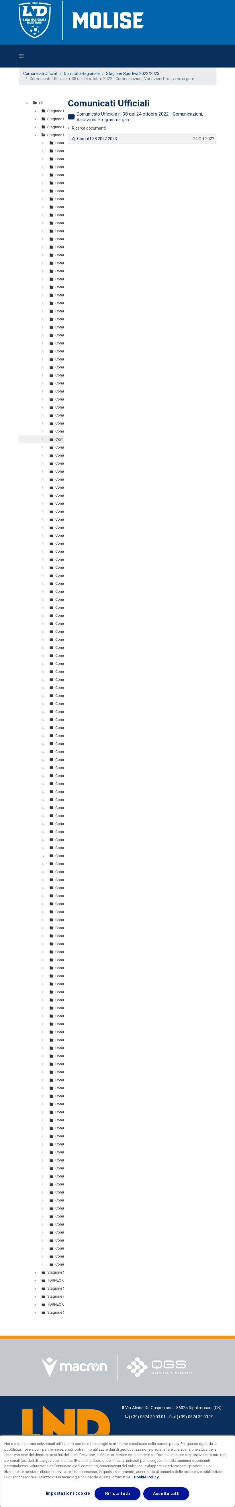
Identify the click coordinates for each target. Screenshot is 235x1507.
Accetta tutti (166, 1493)
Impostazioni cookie (68, 1493)
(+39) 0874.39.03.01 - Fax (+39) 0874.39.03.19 (171, 1417)
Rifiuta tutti (117, 1493)
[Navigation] (92, 56)
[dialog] (117, 1471)
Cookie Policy (146, 1477)
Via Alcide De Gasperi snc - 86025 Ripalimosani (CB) (173, 1407)
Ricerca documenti (89, 128)
